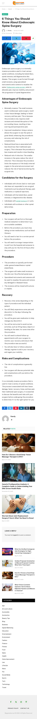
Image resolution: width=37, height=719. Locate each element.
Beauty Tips (6, 618)
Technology (6, 684)
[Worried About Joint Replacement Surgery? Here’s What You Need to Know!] (18, 504)
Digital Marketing (7, 628)
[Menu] (3, 3)
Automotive (5, 615)
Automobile (5, 612)
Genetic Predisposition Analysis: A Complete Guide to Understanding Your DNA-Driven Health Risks (17, 486)
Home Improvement (8, 659)
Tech (3, 681)
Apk (3, 606)
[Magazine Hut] (18, 3)
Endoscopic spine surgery (16, 87)
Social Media (6, 675)
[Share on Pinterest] (26, 38)
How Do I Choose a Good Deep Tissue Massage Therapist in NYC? (25, 575)
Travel (4, 687)
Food (3, 650)
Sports (4, 678)
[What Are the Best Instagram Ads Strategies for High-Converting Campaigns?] (7, 551)
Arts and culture (7, 609)
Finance (4, 643)
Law (3, 662)
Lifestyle (5, 665)
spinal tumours (21, 201)
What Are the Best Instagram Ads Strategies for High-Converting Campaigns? (25, 551)
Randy (10, 30)
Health (5, 14)
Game (4, 653)
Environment (6, 637)
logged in (16, 535)
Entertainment (6, 634)
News (4, 668)
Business (5, 624)
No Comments (8, 33)
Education (5, 631)
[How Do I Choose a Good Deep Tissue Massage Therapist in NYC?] (18, 443)
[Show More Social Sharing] (33, 38)
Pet (3, 672)
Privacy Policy (13, 708)
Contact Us (24, 708)
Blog (3, 621)
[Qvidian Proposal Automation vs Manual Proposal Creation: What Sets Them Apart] (7, 563)
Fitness (4, 646)
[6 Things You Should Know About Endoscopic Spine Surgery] (18, 53)
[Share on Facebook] (6, 38)
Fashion (4, 640)
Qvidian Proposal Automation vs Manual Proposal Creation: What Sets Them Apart (25, 563)
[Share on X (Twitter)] (16, 38)
